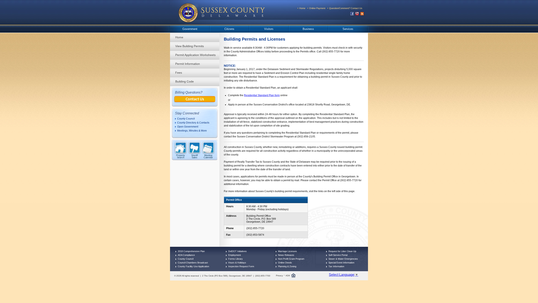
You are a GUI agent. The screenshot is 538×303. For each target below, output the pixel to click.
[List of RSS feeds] (362, 14)
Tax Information (336, 266)
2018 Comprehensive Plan (191, 251)
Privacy (279, 275)
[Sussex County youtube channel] (357, 14)
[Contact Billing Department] (195, 101)
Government (189, 29)
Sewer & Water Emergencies (343, 259)
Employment (234, 255)
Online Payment (317, 8)
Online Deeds (285, 262)
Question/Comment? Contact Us (345, 8)
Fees (178, 72)
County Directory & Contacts (193, 122)
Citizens (229, 29)
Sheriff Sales (194, 156)
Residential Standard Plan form (262, 95)
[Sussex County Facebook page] (352, 14)
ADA (288, 275)
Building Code (184, 81)
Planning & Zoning (287, 266)
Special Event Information (341, 262)
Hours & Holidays (237, 262)
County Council (186, 118)
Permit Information (187, 63)
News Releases (286, 255)
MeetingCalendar (208, 156)
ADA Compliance (186, 255)
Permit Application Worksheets (195, 55)
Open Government (187, 126)
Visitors (268, 29)
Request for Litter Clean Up (342, 251)
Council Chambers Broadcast (193, 262)
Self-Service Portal (337, 255)
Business (308, 29)
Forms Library (235, 259)
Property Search (180, 156)
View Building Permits (189, 46)
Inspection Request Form (241, 266)
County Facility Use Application (193, 266)
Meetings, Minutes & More (192, 130)
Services (348, 29)
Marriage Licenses (287, 251)
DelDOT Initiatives (237, 251)
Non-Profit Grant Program (291, 259)
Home (302, 8)
